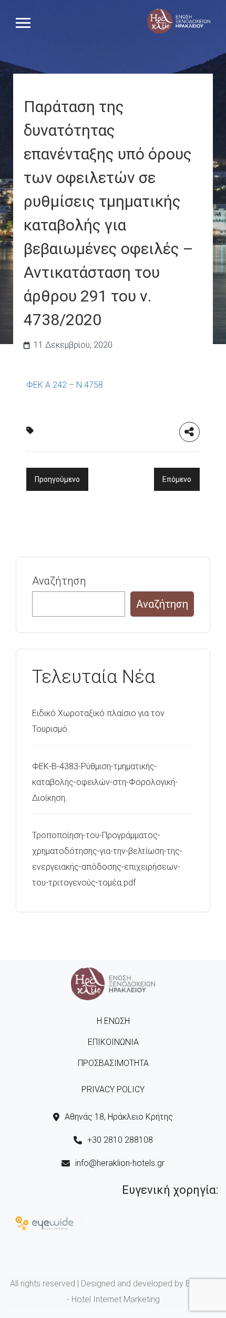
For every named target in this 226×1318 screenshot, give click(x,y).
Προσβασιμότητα (113, 1063)
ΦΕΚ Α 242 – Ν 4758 (64, 385)
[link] (178, 20)
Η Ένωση (113, 1021)
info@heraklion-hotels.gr (120, 1163)
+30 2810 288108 (120, 1140)
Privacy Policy (113, 1089)
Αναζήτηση (59, 581)
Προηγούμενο (57, 479)
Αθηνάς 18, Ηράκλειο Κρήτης (119, 1117)
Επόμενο (176, 479)
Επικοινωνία (113, 1042)
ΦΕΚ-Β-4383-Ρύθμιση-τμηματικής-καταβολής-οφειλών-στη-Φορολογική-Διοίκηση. (105, 782)
